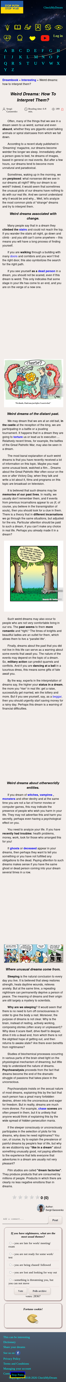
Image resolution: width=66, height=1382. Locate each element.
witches (33, 795)
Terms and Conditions (16, 1363)
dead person (46, 271)
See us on (9, 1353)
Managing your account (17, 1368)
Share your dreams (14, 1347)
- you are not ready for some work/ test (30, 1255)
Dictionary (9, 1342)
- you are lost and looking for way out (34, 1272)
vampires (46, 795)
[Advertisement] (33, 324)
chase (42, 1108)
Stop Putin (18, 1374)
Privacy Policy (11, 1358)
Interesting (28, 80)
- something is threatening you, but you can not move (30, 1281)
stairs (23, 229)
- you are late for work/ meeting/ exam (29, 1245)
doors (13, 256)
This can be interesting (16, 1337)
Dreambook (10, 80)
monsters (8, 799)
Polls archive (39, 1291)
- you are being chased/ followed (31, 1264)
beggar (57, 696)
